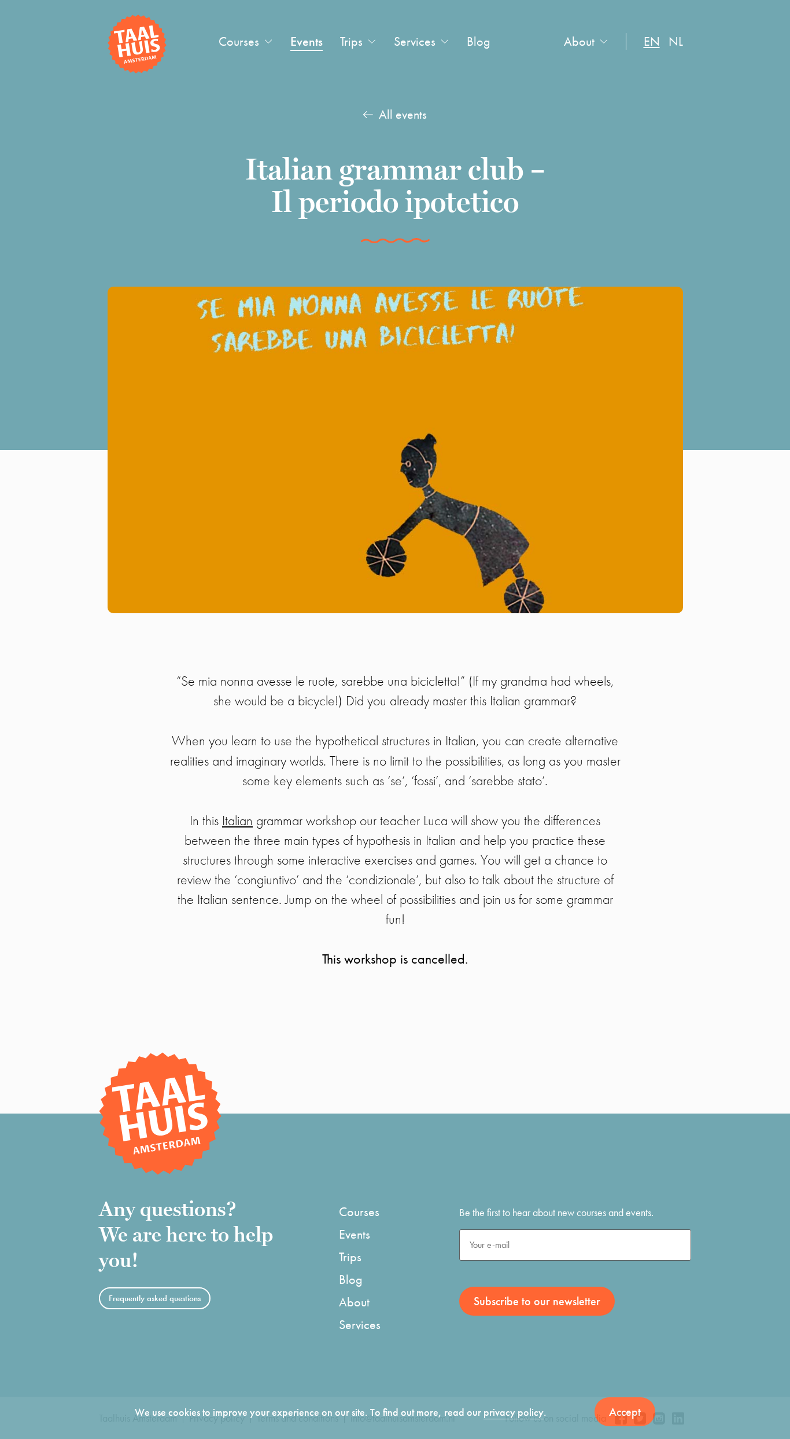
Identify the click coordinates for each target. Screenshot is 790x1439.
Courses (239, 41)
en (652, 41)
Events (306, 41)
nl (676, 41)
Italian (237, 820)
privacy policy (513, 1412)
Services (414, 41)
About (579, 41)
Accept (625, 1411)
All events (403, 114)
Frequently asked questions (155, 1298)
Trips (351, 41)
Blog (478, 41)
